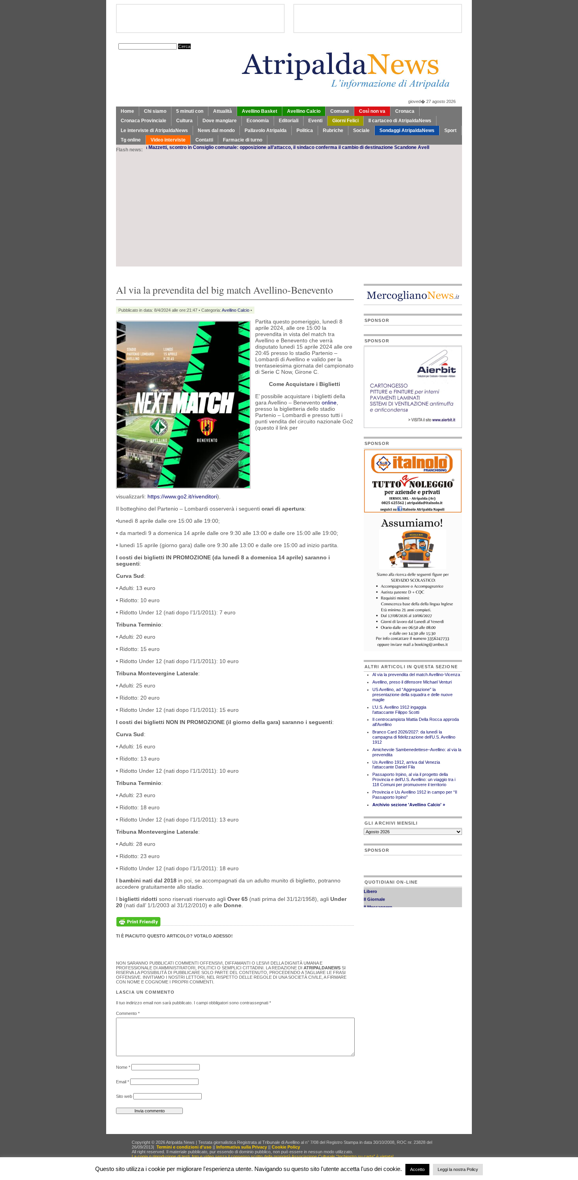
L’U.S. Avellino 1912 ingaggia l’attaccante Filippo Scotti (399, 710)
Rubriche (333, 130)
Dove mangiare (219, 120)
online (329, 402)
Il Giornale (374, 892)
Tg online (131, 140)
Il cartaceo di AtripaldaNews (399, 120)
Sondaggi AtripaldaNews (406, 130)
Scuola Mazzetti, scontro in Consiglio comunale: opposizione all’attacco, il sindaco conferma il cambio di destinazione (233, 147)
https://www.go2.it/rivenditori (182, 496)
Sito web (124, 1096)
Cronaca (404, 111)
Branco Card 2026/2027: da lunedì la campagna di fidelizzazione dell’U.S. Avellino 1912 (413, 737)
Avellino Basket (259, 111)
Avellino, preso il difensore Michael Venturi (412, 682)
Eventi (315, 120)
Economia (258, 120)
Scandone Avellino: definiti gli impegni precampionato (424, 147)
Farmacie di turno (242, 140)
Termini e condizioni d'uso (184, 1147)
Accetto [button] (417, 1169)
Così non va (372, 111)
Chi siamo (155, 111)
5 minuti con (189, 111)
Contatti (204, 140)
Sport (450, 130)
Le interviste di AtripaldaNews (154, 130)
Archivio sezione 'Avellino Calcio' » (408, 804)
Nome (123, 1067)
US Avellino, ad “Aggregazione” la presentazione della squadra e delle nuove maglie (412, 694)
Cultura (184, 120)
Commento (128, 1013)
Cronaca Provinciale (143, 120)
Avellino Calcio (303, 111)
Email (122, 1081)
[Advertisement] (289, 211)
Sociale (361, 130)
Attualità (222, 111)
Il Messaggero (378, 899)
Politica (304, 130)
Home (127, 111)
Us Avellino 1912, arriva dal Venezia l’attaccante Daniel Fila (406, 765)
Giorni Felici (345, 120)
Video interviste (168, 140)
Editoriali (288, 120)
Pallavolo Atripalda (266, 130)
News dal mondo (216, 130)
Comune (339, 111)
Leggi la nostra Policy (458, 1169)
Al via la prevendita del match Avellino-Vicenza (416, 674)
